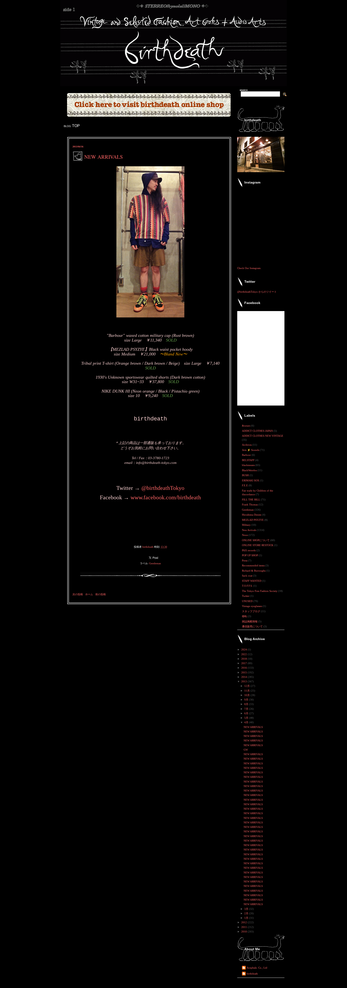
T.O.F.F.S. (247, 585)
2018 (244, 658)
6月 (246, 713)
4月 (246, 722)
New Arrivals (249, 530)
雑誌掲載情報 (250, 621)
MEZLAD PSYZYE (253, 519)
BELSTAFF (248, 460)
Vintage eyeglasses (252, 606)
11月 (247, 690)
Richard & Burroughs (254, 570)
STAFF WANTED (252, 580)
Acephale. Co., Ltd (257, 967)
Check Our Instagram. (249, 268)
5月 (246, 717)
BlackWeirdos (250, 470)
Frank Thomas (250, 504)
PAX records (249, 550)
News (245, 535)
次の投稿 (77, 594)
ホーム (89, 594)
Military (246, 524)
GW (246, 749)
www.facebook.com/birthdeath (166, 497)
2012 (244, 922)
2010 (244, 931)
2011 (244, 927)
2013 (244, 681)
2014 (244, 677)
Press (245, 560)
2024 (244, 649)
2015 (244, 672)
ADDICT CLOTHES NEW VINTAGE (262, 435)
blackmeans (248, 465)
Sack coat (247, 575)
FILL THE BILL (251, 499)
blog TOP (72, 126)
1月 (246, 917)
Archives (247, 444)
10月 (247, 695)
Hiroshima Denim (252, 514)
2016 (244, 667)
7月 (246, 708)
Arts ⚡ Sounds (251, 450)
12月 (247, 685)
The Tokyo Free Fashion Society (260, 591)
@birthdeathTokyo (162, 488)
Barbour (247, 454)
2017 (244, 663)
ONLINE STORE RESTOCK (258, 545)
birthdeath (252, 973)
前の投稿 (100, 594)
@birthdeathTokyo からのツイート (257, 291)
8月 (246, 704)
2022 (244, 654)
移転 (245, 616)
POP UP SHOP (250, 555)
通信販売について (252, 626)
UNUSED (247, 601)
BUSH (246, 475)
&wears (246, 425)
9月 (246, 699)
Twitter (246, 596)
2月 (246, 913)
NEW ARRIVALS (253, 727)
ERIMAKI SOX (251, 480)
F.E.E (245, 485)
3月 (246, 908)
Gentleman (155, 563)
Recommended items (253, 565)
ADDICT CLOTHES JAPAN (258, 430)
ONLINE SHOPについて (256, 540)
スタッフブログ (251, 611)
